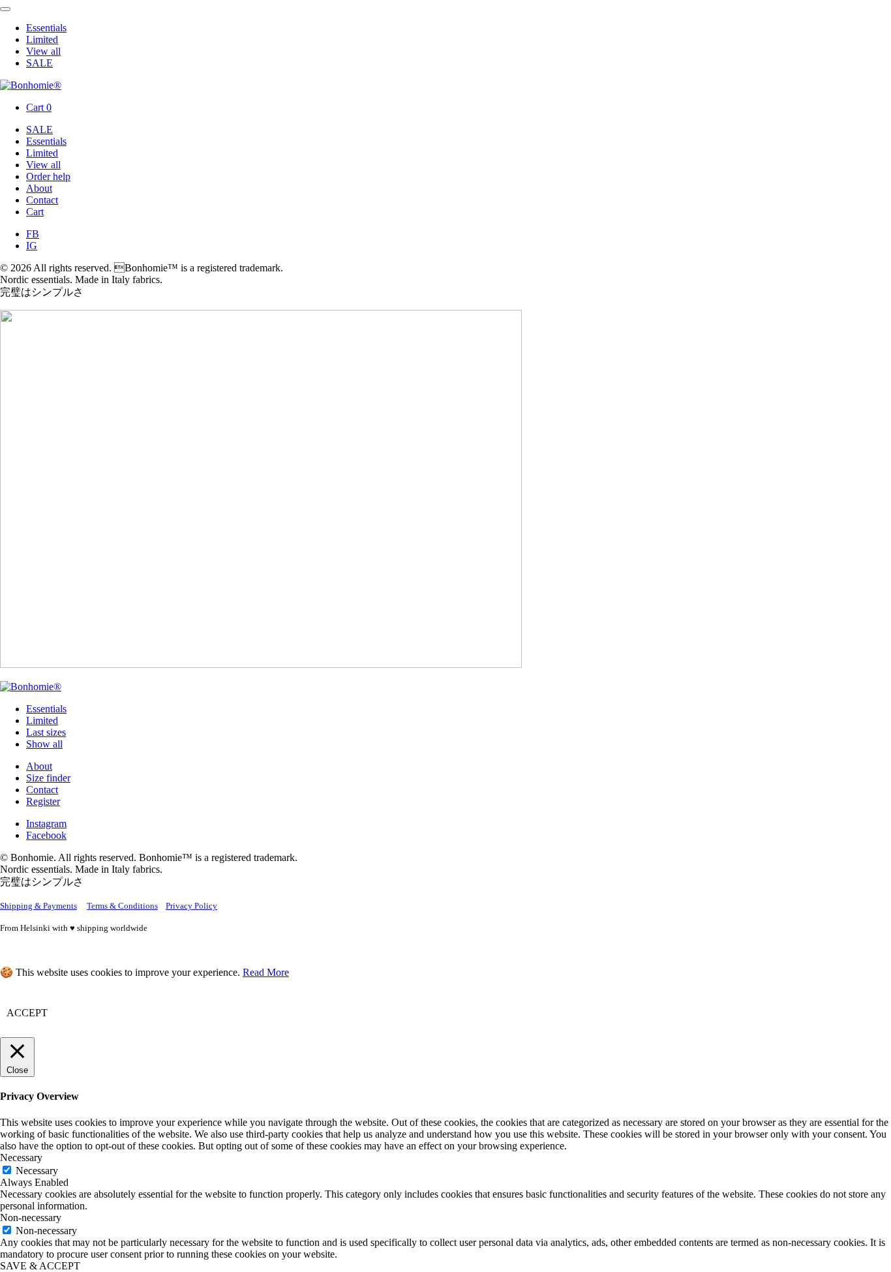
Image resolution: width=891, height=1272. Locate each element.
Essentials (46, 27)
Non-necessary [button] (30, 1217)
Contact (42, 199)
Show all (44, 744)
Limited (42, 39)
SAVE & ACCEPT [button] (40, 1265)
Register (43, 801)
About (39, 188)
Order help (48, 176)
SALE (39, 62)
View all (43, 51)
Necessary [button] (21, 1157)
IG (31, 245)
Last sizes (46, 732)
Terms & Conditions (122, 906)
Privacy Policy (191, 906)
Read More (266, 972)
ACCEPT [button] (27, 1012)
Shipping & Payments (38, 906)
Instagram (46, 823)
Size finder (48, 777)
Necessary (37, 1170)
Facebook (46, 835)
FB (32, 233)
